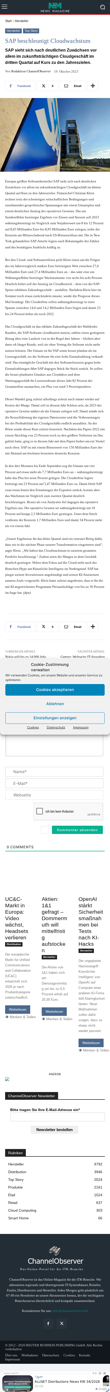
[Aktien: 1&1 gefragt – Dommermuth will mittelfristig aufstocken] (55, 887)
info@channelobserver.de (70, 1311)
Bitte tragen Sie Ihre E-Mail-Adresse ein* (45, 1110)
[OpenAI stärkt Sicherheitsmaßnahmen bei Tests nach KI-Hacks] (92, 887)
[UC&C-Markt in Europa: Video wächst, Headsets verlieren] (18, 887)
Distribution (14, 944)
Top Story (31, 31)
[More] (92, 86)
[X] (62, 1324)
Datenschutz (56, 727)
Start (8, 21)
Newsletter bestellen (54, 1129)
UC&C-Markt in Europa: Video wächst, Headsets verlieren (16, 918)
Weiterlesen (17, 1009)
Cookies (33, 727)
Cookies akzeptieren (55, 689)
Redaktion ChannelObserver (31, 71)
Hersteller (21, 21)
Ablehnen (55, 703)
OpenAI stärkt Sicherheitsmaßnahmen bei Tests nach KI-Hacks (91, 921)
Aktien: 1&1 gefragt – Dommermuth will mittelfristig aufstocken (54, 924)
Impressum (81, 727)
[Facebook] (48, 1324)
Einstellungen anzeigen (55, 717)
